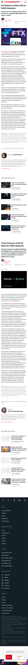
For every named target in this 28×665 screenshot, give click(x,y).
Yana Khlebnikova (17, 188)
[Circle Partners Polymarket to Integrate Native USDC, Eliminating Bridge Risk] (5, 438)
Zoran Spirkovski (16, 452)
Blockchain (5, 518)
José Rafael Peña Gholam (18, 441)
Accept (8, 657)
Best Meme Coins (6, 563)
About (3, 597)
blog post (11, 303)
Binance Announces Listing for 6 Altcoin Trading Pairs (19, 459)
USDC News (4, 401)
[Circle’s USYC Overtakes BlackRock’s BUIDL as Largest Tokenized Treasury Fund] (5, 470)
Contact (4, 600)
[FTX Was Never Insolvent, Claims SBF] (5, 207)
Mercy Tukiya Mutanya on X (7, 421)
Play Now (20, 662)
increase (20, 53)
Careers (4, 602)
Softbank (3, 92)
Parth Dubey (15, 208)
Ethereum (18, 334)
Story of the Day (6, 510)
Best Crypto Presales (7, 558)
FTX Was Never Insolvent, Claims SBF (19, 205)
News (22, 148)
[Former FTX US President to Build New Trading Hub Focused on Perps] (5, 217)
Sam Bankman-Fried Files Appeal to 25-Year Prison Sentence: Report (19, 195)
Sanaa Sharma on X (5, 168)
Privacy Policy (5, 613)
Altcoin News (10, 401)
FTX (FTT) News (4, 148)
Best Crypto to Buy (7, 552)
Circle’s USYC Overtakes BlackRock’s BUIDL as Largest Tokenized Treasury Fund (18, 469)
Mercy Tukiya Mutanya (7, 262)
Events (3, 538)
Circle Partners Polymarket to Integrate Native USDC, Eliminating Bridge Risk (18, 437)
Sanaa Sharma (7, 20)
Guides (3, 541)
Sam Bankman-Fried (6, 51)
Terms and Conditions (7, 608)
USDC (11, 300)
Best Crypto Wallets (7, 566)
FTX (2, 53)
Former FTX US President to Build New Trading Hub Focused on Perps (18, 216)
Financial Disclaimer (7, 610)
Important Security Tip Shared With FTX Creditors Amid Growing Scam (18, 227)
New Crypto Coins (6, 560)
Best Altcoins (5, 555)
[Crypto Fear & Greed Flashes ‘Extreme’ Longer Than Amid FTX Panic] (5, 185)
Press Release (5, 521)
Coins (3, 530)
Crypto (3, 516)
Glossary (4, 543)
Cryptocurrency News (15, 148)
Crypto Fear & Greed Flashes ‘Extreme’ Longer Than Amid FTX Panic (19, 184)
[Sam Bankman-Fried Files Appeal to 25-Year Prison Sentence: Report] (5, 196)
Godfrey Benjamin (17, 199)
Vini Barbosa (15, 220)
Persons (4, 535)
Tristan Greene (16, 484)
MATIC (4, 335)
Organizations (5, 533)
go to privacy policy (18, 657)
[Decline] (24, 649)
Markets (4, 513)
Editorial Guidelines (7, 605)
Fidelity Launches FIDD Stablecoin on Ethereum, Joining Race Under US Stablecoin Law (19, 448)
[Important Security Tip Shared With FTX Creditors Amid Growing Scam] (5, 228)
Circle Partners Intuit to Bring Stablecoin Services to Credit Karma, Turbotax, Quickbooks (18, 480)
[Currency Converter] (25, 2)
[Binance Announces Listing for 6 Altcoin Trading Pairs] (5, 461)
